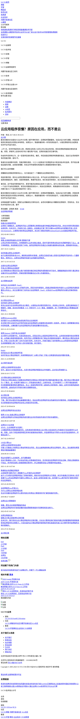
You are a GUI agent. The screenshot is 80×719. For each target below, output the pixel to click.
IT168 (22, 209)
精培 (15, 628)
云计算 (3, 281)
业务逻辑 (9, 470)
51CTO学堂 (9, 628)
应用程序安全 (11, 410)
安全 (15, 318)
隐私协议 (8, 652)
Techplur (22, 618)
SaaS (12, 300)
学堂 (2, 7)
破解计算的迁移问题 (12, 518)
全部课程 (4, 32)
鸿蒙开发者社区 (6, 20)
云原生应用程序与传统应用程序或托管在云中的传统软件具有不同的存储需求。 (30, 417)
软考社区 (4, 12)
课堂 (12, 37)
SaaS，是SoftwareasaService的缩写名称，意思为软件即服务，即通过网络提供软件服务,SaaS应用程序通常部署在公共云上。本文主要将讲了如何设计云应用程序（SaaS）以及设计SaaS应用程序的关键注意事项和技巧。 (40, 290)
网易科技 (17, 684)
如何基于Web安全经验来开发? (19, 320)
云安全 (18, 410)
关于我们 (8, 637)
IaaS (10, 443)
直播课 (23, 30)
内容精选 (8, 102)
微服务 (13, 501)
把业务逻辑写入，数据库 (16, 458)
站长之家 (55, 684)
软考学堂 (29, 30)
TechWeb (44, 684)
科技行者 (37, 684)
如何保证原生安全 (11, 398)
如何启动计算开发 (11, 353)
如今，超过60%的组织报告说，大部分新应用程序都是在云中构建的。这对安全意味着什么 (34, 370)
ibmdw (3, 238)
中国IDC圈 (27, 686)
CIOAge (13, 618)
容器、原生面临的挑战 (13, 505)
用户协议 (8, 649)
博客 (2, 5)
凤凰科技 (24, 684)
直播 (19, 37)
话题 (6, 107)
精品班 (3, 10)
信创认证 (19, 32)
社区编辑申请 (6, 121)
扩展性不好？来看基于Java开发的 (20, 473)
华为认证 (26, 32)
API (2, 443)
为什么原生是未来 (11, 491)
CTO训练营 (27, 628)
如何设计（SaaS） (11, 285)
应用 (10, 363)
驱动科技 (31, 684)
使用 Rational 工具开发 (13, 333)
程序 (7, 211)
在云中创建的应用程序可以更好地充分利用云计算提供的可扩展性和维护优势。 (30, 493)
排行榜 (13, 30)
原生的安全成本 (11, 367)
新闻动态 (8, 640)
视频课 (3, 30)
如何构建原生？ (11, 253)
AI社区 (7, 109)
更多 (11, 575)
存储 (12, 425)
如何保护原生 (10, 303)
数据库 (3, 470)
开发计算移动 (10, 268)
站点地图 (8, 642)
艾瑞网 (49, 684)
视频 (6, 104)
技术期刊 (8, 112)
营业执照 (4, 674)
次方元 (48, 686)
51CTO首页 (5, 2)
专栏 (16, 37)
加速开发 (8, 223)
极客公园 (11, 686)
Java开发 (12, 488)
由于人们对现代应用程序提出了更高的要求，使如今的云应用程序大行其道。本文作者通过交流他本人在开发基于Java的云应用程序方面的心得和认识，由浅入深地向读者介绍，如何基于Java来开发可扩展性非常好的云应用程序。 (40, 478)
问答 (9, 37)
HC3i (17, 618)
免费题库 (54, 32)
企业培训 (4, 17)
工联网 (5, 686)
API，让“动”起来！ (12, 427)
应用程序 (14, 266)
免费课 (3, 15)
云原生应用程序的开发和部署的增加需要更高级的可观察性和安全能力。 (27, 508)
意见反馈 (8, 645)
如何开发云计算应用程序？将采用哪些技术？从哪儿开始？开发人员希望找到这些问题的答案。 (36, 355)
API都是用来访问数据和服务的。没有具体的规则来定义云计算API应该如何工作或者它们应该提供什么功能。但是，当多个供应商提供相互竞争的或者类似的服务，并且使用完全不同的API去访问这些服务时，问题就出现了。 (40, 432)
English (7, 647)
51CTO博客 (9, 623)
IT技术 (38, 32)
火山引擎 (54, 686)
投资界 (43, 686)
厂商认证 (32, 32)
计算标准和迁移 (11, 377)
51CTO (7, 618)
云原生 (8, 266)
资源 (6, 37)
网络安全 (9, 515)
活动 (6, 114)
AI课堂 (3, 22)
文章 (2, 37)
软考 (14, 32)
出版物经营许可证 (14, 674)
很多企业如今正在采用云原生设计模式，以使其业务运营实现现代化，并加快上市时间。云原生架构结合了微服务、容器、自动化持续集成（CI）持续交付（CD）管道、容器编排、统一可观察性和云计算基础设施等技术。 (40, 308)
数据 (10, 211)
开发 (7, 363)
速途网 (61, 684)
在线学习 (4, 35)
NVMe (8, 425)
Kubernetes (9, 318)
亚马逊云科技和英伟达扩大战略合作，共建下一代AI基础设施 (23, 570)
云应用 (3, 211)
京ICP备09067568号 (15, 663)
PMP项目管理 (46, 32)
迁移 (7, 395)
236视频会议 (18, 686)
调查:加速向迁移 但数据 (15, 240)
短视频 (18, 30)
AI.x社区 (35, 623)
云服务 (3, 266)
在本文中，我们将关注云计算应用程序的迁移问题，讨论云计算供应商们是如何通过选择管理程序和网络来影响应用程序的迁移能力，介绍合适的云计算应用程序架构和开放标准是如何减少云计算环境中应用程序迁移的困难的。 (40, 522)
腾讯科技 (11, 684)
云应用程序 (5, 488)
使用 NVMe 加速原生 (13, 415)
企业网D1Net (36, 686)
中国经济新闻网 (69, 684)
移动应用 (9, 281)
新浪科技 (4, 684)
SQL (17, 488)
